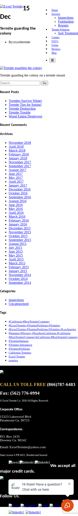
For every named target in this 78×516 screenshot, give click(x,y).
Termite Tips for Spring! (25, 104)
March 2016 (17, 216)
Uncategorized (19, 304)
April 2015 (16, 259)
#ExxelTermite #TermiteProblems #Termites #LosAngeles (42, 329)
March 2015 (17, 263)
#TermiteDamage (19, 341)
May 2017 (16, 177)
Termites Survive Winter (25, 101)
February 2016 (19, 220)
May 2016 (16, 209)
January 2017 (18, 185)
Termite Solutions (61, 29)
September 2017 (20, 166)
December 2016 (20, 189)
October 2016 (18, 193)
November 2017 (20, 162)
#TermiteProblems (19, 348)
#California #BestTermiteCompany (29, 321)
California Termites (20, 352)
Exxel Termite (17, 356)
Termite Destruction (22, 108)
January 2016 (18, 224)
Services (56, 14)
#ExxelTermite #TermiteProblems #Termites (34, 325)
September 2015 (20, 240)
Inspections (65, 17)
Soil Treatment (68, 33)
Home (55, 10)
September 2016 (20, 197)
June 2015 (16, 251)
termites (13, 360)
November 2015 (20, 232)
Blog (54, 52)
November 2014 (20, 275)
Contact (55, 37)
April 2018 (16, 146)
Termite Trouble (20, 112)
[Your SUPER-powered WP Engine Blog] (11, 6)
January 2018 (18, 158)
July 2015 (15, 247)
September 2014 (20, 282)
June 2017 (16, 174)
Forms (55, 45)
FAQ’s (55, 41)
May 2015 (16, 255)
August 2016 (17, 201)
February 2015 (19, 267)
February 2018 (19, 154)
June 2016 (16, 205)
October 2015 (18, 236)
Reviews (56, 49)
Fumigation (66, 21)
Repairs (63, 25)
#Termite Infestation (20, 344)
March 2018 (17, 150)
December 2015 (20, 228)
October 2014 (18, 279)
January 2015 (18, 271)
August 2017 (17, 170)
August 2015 (17, 244)
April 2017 (16, 181)
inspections (16, 300)
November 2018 (20, 142)
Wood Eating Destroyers (25, 116)
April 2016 (16, 212)
